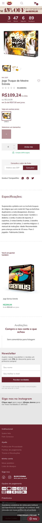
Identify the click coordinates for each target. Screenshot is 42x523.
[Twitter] (32, 178)
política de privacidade (27, 510)
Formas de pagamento (12, 450)
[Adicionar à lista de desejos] (38, 80)
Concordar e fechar (27, 515)
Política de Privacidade (12, 447)
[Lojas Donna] (9, 3)
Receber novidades (21, 380)
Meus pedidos (8, 463)
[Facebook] (27, 178)
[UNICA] (6, 116)
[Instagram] (10, 477)
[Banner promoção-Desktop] (21, 10)
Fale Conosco (8, 437)
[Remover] (14, 148)
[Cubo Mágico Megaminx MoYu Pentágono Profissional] (21, 277)
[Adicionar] (14, 146)
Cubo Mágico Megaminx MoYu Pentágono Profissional (19, 300)
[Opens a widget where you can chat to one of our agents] (33, 519)
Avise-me (28, 147)
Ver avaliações (21, 88)
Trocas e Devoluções (11, 453)
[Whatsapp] (22, 178)
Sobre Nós (6, 433)
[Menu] (3, 3)
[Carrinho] (35, 3)
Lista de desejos (9, 466)
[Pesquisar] (21, 3)
